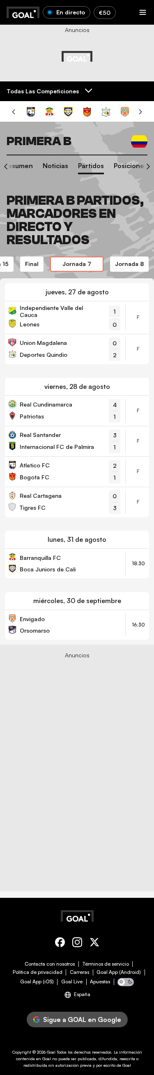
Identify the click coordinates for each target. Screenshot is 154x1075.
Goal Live (72, 982)
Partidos (91, 166)
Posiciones (130, 166)
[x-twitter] (94, 944)
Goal (51, 1052)
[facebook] (60, 944)
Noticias (55, 166)
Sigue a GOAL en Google (82, 1019)
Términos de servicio (106, 964)
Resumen (18, 166)
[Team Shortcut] (31, 112)
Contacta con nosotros (50, 964)
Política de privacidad (37, 972)
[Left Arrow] (8, 168)
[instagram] (77, 944)
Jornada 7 (76, 263)
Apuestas (100, 982)
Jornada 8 (129, 263)
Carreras (79, 972)
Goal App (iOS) (37, 982)
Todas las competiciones (43, 91)
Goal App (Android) (119, 972)
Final (32, 263)
